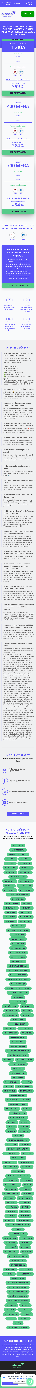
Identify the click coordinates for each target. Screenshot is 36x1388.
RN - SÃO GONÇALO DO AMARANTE (18, 1100)
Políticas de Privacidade (24, 1378)
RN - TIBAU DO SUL (12, 1109)
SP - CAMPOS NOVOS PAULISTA (18, 1149)
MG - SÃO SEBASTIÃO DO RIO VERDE (18, 988)
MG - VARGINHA (27, 1006)
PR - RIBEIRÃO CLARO (18, 1037)
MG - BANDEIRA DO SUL (18, 877)
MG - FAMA (26, 903)
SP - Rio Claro (9, 1274)
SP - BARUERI (24, 1131)
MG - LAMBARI (10, 921)
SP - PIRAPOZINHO (11, 1251)
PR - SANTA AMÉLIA (18, 1042)
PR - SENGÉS (8, 1060)
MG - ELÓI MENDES (12, 903)
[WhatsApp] (15, 1374)
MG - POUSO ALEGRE (18, 957)
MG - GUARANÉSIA (10, 908)
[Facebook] (21, 1374)
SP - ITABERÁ (9, 1198)
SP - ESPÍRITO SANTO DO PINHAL (18, 1176)
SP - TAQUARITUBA (11, 1314)
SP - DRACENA (26, 1167)
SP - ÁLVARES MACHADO (18, 1118)
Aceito (10, 1383)
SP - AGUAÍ (26, 1109)
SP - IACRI (27, 1185)
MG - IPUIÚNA (11, 912)
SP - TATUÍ (11, 1318)
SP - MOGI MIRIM (26, 1238)
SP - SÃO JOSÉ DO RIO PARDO (18, 1292)
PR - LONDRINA (27, 1033)
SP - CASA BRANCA (18, 1158)
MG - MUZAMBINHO (18, 935)
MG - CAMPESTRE (26, 890)
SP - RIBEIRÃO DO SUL (18, 1265)
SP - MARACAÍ (24, 1216)
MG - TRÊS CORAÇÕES (18, 1002)
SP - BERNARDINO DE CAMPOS (18, 1140)
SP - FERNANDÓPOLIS (12, 1185)
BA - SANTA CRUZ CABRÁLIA (18, 854)
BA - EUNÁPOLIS (18, 845)
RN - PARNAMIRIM (26, 1091)
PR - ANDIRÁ (27, 1010)
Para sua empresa (8, 3)
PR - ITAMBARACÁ (25, 1028)
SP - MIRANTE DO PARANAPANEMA (18, 1225)
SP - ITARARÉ (25, 1202)
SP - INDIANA (26, 1189)
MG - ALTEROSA (25, 872)
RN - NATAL (27, 1082)
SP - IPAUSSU (27, 1193)
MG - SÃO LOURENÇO (18, 984)
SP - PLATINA (26, 1251)
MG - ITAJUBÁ (25, 912)
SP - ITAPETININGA (25, 1198)
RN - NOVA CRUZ (9, 1091)
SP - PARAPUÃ (11, 1247)
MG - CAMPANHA (9, 890)
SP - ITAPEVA (11, 1202)
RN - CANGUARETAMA (18, 1073)
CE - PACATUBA (26, 868)
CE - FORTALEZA (25, 863)
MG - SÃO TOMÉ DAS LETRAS (18, 993)
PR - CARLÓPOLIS (18, 1019)
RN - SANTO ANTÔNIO (18, 1095)
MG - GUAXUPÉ (26, 908)
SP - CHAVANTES (9, 1162)
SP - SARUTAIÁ (11, 1305)
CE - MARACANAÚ (10, 868)
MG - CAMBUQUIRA (25, 885)
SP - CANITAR (27, 1153)
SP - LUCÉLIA (11, 1216)
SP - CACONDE (11, 1144)
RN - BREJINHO (18, 1068)
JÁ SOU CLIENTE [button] (18, 814)
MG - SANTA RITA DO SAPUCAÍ (18, 970)
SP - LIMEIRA (11, 1211)
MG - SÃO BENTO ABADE (18, 975)
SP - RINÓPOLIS (10, 1269)
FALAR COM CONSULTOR (18, 285)
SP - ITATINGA (12, 1207)
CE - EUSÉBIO (10, 863)
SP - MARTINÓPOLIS (24, 1220)
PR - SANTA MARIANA (18, 1046)
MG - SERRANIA (18, 997)
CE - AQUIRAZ (11, 859)
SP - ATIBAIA (24, 1126)
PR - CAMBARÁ (27, 1015)
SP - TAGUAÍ (25, 1305)
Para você (3, 3)
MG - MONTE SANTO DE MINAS (18, 930)
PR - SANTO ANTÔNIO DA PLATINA (18, 1051)
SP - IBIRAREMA (11, 1189)
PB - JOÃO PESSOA (11, 1010)
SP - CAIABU (25, 1144)
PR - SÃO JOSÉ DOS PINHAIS (18, 1055)
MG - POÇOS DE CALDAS (18, 952)
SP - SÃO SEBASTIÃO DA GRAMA (18, 1301)
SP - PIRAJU (25, 1247)
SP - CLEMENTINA (26, 1162)
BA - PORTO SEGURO (18, 850)
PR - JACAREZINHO (11, 1033)
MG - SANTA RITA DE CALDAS (18, 966)
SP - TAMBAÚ (10, 1309)
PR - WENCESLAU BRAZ (18, 1064)
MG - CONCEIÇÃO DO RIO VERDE (18, 894)
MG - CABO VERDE (26, 881)
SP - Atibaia (11, 1131)
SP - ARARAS (12, 1122)
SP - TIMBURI (24, 1318)
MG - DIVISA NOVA (18, 899)
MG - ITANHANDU (25, 917)
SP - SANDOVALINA (18, 1278)
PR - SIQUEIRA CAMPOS (24, 1060)
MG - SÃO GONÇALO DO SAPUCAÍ (18, 979)
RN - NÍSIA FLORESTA (24, 1086)
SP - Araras (24, 1122)
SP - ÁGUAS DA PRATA (18, 1113)
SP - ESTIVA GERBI (11, 1180)
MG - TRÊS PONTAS (10, 1006)
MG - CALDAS (9, 885)
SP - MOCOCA (18, 1229)
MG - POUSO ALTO (18, 961)
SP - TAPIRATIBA (25, 1309)
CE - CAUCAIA (25, 859)
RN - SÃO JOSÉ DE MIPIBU (18, 1104)
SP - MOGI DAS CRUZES (18, 1234)
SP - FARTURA (26, 1180)
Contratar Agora (18, 152)
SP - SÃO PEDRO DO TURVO (18, 1296)
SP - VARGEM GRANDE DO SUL (18, 1327)
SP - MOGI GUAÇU (10, 1238)
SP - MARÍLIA (9, 1220)
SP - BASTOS (18, 1135)
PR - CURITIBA (9, 1028)
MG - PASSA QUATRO (18, 948)
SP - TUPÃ (18, 1323)
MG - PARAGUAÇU (18, 944)
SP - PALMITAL (25, 1243)
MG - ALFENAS (10, 872)
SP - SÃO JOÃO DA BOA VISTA (18, 1287)
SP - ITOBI (25, 1207)
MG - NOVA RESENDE (18, 939)
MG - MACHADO (25, 921)
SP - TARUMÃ (27, 1314)
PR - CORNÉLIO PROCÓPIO (18, 1024)
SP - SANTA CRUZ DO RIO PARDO (18, 1283)
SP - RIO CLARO (26, 1269)
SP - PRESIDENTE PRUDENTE (18, 1256)
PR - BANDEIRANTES (10, 1015)
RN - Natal (8, 1086)
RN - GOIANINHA (18, 1077)
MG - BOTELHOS (10, 881)
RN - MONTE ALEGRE (11, 1082)
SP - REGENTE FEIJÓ (18, 1260)
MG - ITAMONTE (10, 917)
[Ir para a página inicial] (8, 14)
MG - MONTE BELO (18, 926)
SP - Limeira (25, 1211)
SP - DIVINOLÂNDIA (11, 1167)
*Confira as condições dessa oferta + (18, 139)
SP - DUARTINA (18, 1171)
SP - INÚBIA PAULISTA (11, 1193)
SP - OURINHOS (11, 1243)
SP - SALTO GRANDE (25, 1274)
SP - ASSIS (11, 1126)
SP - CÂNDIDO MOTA (11, 1153)
